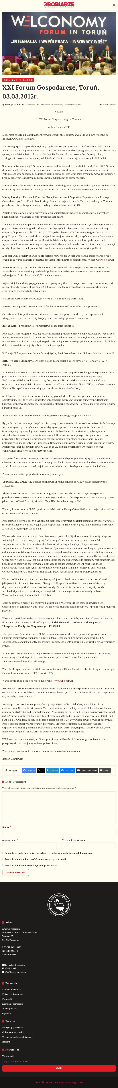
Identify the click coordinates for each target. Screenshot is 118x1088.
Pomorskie (7, 999)
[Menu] (3, 6)
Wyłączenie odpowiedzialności (17, 1037)
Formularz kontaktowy (16, 965)
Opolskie (6, 1013)
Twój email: (8, 1056)
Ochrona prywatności (13, 1032)
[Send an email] (23, 105)
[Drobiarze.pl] (59, 5)
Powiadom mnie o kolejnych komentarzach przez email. (36, 859)
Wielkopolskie (9, 1008)
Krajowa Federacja (11, 989)
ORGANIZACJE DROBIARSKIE (18, 80)
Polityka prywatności (12, 1027)
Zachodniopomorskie (12, 1003)
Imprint (6, 1041)
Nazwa (6, 827)
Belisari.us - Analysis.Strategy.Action (64, 1082)
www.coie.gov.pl (105, 259)
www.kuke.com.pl (63, 680)
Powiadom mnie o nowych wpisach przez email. (31, 865)
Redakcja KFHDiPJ (13, 105)
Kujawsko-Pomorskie (13, 994)
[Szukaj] (114, 6)
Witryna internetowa (73, 840)
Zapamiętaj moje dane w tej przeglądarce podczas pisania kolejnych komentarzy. (49, 853)
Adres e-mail (10, 840)
